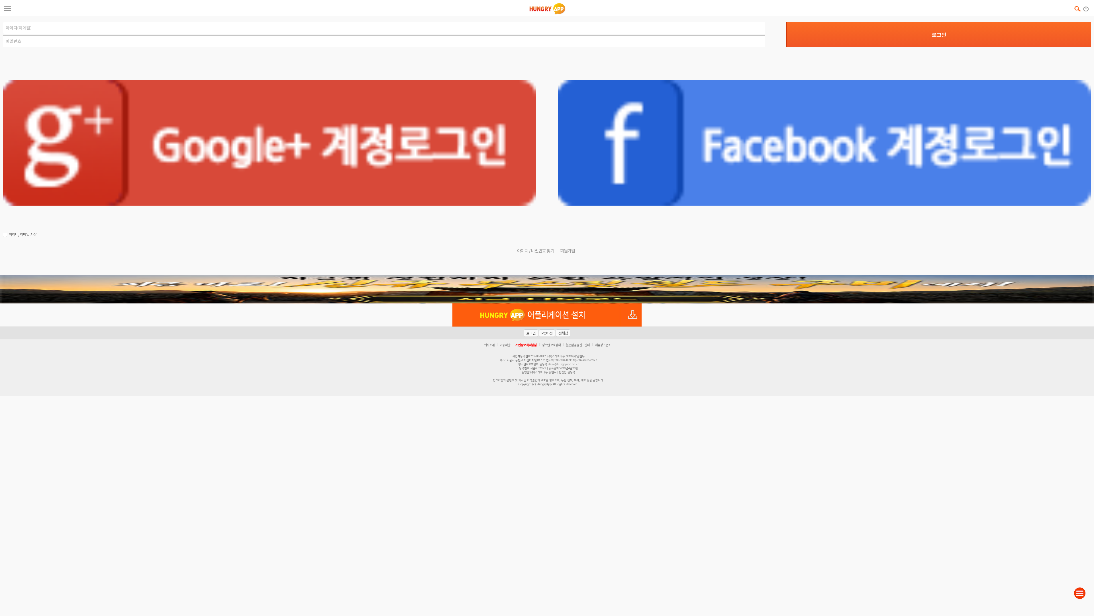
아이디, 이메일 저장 (22, 234)
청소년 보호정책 (551, 345)
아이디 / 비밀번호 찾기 (535, 251)
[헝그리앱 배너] (547, 289)
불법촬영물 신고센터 (577, 345)
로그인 (939, 35)
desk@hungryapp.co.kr (563, 364)
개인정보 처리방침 (525, 345)
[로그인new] (1086, 7)
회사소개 (489, 345)
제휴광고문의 (602, 345)
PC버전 (547, 333)
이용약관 (505, 345)
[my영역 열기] (7, 8)
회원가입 (567, 251)
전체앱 (563, 333)
